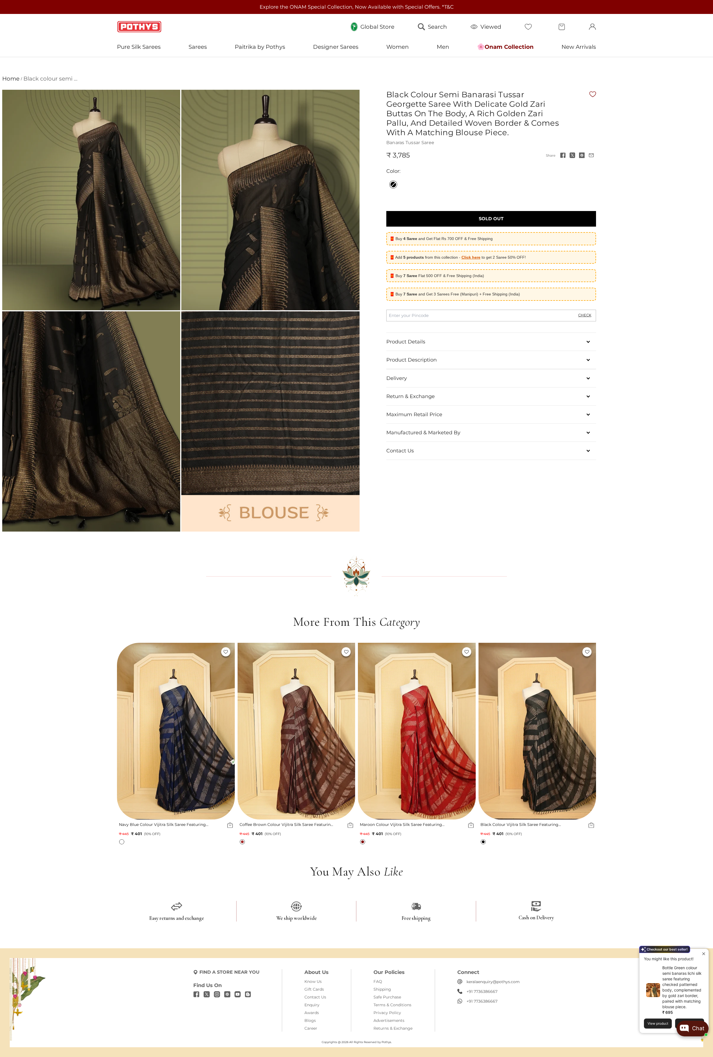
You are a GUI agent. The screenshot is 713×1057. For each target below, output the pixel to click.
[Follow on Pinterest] (227, 994)
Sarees (198, 47)
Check (584, 315)
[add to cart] (230, 825)
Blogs (310, 1020)
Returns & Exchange (392, 1028)
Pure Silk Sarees (139, 47)
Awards (311, 1012)
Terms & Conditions (392, 1004)
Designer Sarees (335, 47)
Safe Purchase (387, 997)
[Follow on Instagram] (217, 994)
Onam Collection (509, 47)
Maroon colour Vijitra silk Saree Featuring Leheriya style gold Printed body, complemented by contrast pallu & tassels (402, 824)
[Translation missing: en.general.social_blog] (248, 994)
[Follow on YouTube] (238, 994)
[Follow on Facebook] (196, 994)
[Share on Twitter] (572, 155)
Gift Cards (314, 989)
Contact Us (315, 997)
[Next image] (228, 731)
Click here (471, 257)
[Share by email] (591, 155)
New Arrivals (578, 47)
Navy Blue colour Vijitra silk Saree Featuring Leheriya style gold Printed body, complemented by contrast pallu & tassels (162, 824)
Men (443, 47)
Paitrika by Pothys (260, 47)
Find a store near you (229, 972)
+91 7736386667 (482, 991)
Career (310, 1028)
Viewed (490, 26)
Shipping (382, 989)
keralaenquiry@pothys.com (493, 981)
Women (397, 47)
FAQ (377, 981)
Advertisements (388, 1020)
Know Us (313, 981)
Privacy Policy (387, 1012)
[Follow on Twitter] (207, 994)
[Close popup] (703, 954)
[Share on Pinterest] (582, 155)
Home (10, 78)
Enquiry (311, 1004)
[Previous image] (124, 731)
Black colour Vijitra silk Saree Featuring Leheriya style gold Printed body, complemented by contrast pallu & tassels (522, 824)
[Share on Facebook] (563, 155)
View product (658, 1023)
